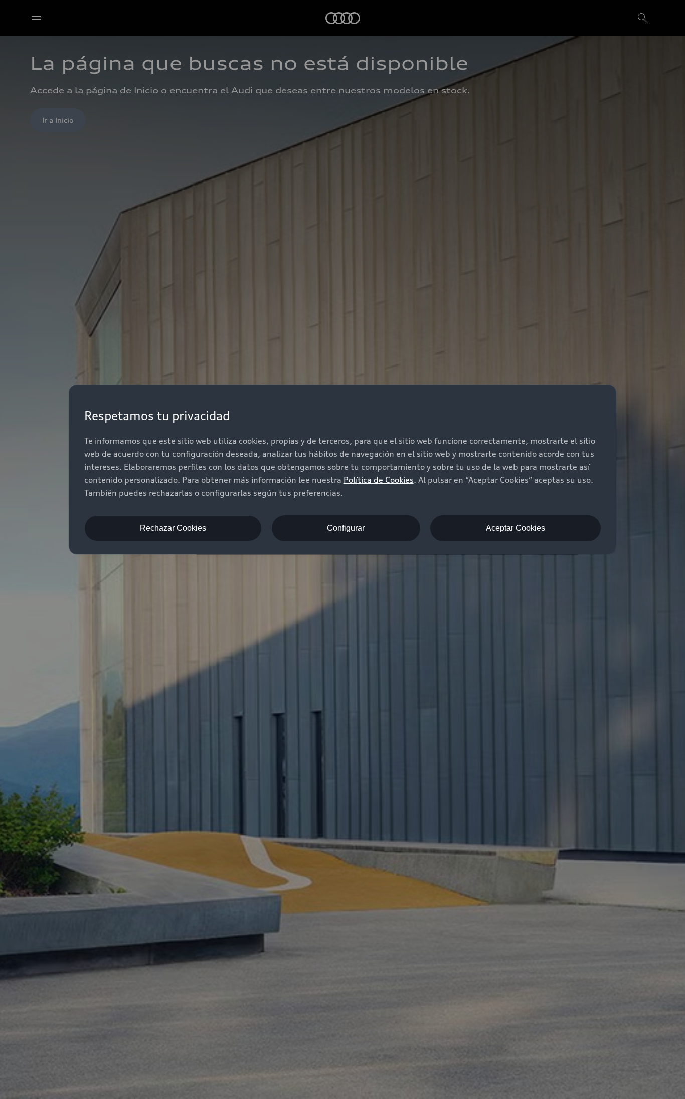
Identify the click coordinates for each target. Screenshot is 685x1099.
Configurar (346, 528)
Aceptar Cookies (515, 528)
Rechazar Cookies (173, 528)
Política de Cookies (379, 480)
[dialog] (343, 469)
